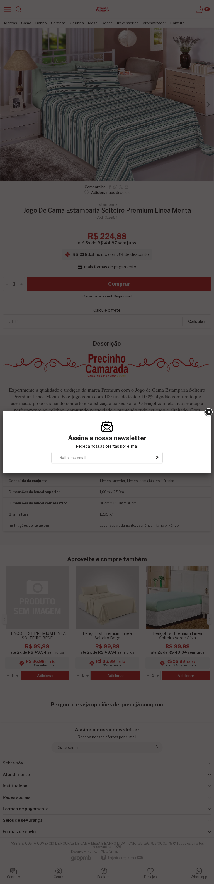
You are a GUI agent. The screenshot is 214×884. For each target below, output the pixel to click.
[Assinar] (157, 457)
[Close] (208, 412)
